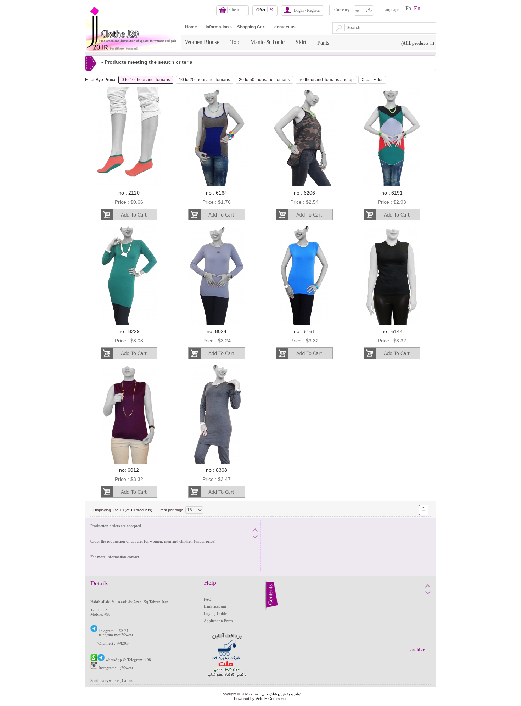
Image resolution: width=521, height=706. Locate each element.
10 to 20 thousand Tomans (204, 79)
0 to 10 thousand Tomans (146, 79)
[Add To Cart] (129, 214)
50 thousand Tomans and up (326, 79)
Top (234, 42)
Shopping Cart (251, 26)
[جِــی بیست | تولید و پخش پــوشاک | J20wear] (132, 2)
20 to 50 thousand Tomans (264, 79)
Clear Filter (372, 79)
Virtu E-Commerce (271, 698)
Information (217, 26)
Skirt (301, 42)
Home (191, 26)
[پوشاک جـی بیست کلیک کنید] (93, 630)
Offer (265, 9)
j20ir (125, 643)
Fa (408, 8)
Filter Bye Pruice (101, 79)
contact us (285, 26)
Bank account (215, 606)
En (417, 8)
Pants (323, 43)
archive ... (420, 649)
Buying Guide (215, 613)
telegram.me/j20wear (116, 635)
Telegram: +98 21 (115, 630)
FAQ (207, 599)
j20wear (126, 668)
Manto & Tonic (267, 42)
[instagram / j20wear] (93, 668)
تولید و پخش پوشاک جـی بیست (276, 694)
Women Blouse (202, 42)
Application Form (218, 620)
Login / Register (307, 10)
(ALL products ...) (417, 43)
